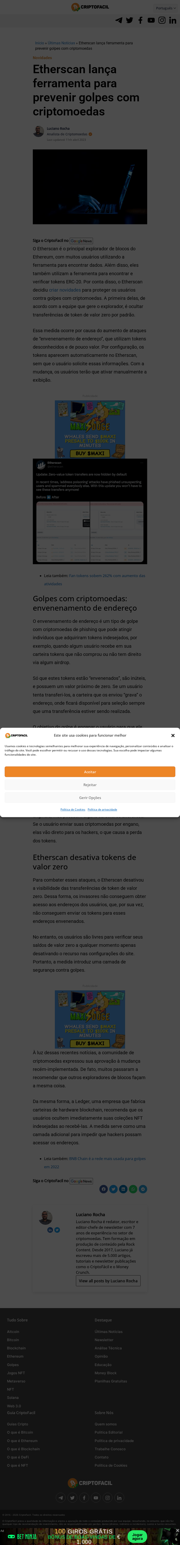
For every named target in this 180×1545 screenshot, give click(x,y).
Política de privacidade (102, 810)
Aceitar (90, 771)
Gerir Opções (90, 797)
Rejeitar (90, 784)
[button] (173, 735)
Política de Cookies (72, 810)
